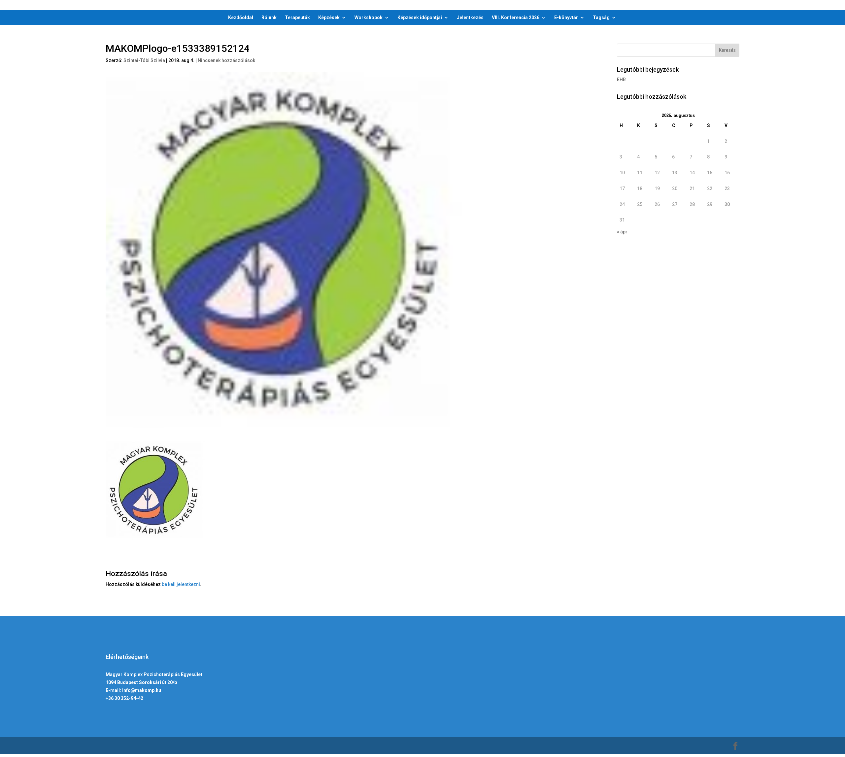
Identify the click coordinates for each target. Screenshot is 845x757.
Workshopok (369, 17)
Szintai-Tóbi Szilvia (144, 60)
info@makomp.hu (141, 690)
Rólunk (269, 17)
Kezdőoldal (240, 17)
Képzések (329, 17)
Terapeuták (297, 17)
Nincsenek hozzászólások (226, 60)
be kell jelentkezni (181, 584)
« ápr (622, 231)
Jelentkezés (470, 17)
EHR (621, 79)
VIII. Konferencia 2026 (515, 17)
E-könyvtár (566, 17)
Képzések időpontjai (419, 17)
